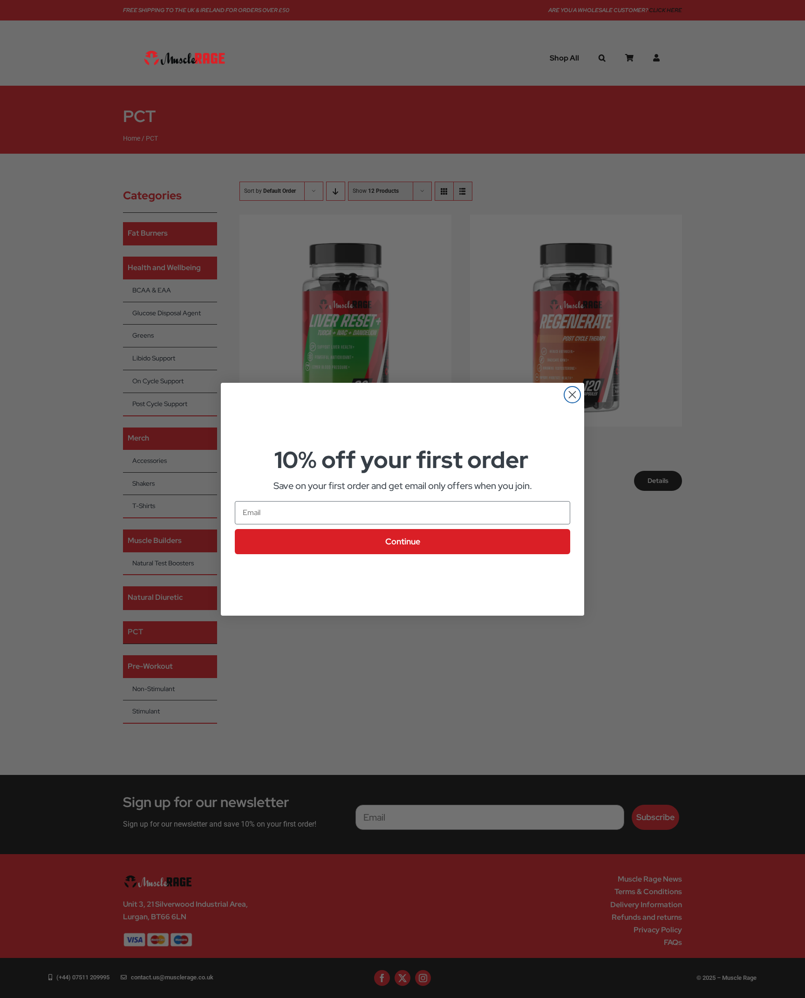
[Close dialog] (572, 395)
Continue (402, 541)
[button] (602, 57)
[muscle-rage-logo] (184, 51)
